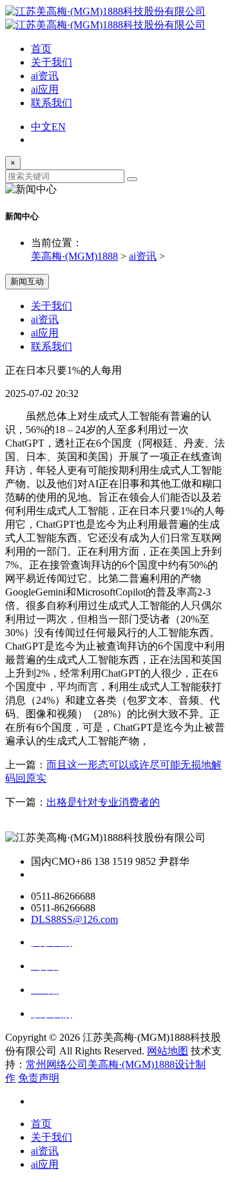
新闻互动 (27, 281)
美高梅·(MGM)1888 (74, 256)
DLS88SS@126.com (74, 919)
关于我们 (51, 62)
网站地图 (167, 1050)
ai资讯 (45, 75)
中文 (41, 126)
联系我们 (51, 102)
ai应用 (45, 89)
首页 (41, 48)
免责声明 (38, 1077)
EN (59, 126)
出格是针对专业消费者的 (103, 802)
